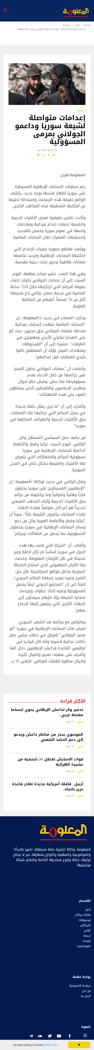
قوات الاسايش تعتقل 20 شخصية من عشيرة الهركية (50, 762)
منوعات (86, 941)
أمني (80, 722)
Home (88, 25)
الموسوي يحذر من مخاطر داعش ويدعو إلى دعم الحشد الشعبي (48, 737)
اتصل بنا (86, 996)
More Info (51, 1045)
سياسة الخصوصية (80, 985)
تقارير (87, 930)
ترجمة (87, 935)
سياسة (66, 25)
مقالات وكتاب (82, 914)
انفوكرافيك (84, 946)
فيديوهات (84, 920)
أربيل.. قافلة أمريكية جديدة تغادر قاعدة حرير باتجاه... (47, 786)
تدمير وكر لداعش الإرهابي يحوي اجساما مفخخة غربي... (47, 712)
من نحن (86, 991)
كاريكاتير (85, 925)
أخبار (77, 25)
